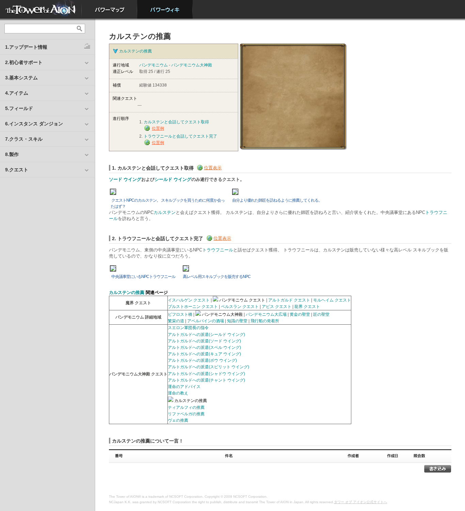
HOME (41, 9)
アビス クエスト (276, 306)
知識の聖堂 (237, 321)
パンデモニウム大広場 (266, 314)
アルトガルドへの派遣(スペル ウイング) (204, 347)
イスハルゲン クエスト (189, 300)
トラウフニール (217, 249)
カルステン (165, 212)
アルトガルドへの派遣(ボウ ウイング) (202, 360)
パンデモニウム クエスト (242, 300)
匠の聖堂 (321, 314)
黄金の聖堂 (300, 314)
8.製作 (12, 154)
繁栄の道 (176, 321)
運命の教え (178, 393)
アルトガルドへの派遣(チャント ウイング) (206, 380)
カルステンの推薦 (135, 51)
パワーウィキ (165, 9)
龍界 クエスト (307, 306)
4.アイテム (16, 93)
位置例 (158, 128)
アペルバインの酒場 (205, 321)
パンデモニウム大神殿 (191, 65)
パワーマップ (109, 9)
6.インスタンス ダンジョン (34, 123)
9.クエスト (16, 169)
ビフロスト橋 (180, 314)
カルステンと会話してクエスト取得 (176, 122)
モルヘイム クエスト (332, 300)
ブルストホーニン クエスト (193, 306)
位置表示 (213, 167)
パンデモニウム (153, 65)
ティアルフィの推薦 (186, 407)
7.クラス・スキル (24, 139)
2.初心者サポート (24, 62)
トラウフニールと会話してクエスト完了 (180, 136)
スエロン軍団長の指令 (188, 327)
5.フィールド (19, 108)
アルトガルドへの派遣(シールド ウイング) (206, 334)
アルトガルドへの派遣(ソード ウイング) (204, 341)
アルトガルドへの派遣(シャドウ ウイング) (206, 373)
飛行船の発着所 (265, 321)
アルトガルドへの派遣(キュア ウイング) (204, 354)
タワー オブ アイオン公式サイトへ (360, 502)
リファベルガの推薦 (186, 414)
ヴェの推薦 (178, 420)
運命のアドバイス (184, 386)
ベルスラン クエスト (240, 306)
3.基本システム (21, 77)
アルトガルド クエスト (289, 300)
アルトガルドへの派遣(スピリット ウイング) (208, 367)
